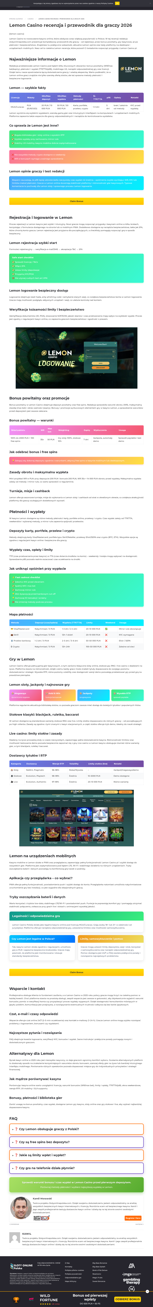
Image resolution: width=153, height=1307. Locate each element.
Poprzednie (15, 1224)
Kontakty (68, 1267)
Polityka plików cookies (74, 1270)
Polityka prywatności (73, 1274)
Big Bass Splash (99, 1267)
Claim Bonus (76, 201)
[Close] (147, 1291)
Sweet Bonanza (99, 1281)
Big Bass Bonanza (100, 1263)
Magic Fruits (97, 1278)
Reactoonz (97, 1274)
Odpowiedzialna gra (73, 1278)
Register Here (133, 1218)
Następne (139, 1224)
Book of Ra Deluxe (100, 1270)
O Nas (67, 1263)
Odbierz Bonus (127, 1299)
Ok (117, 3)
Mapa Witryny (70, 1281)
